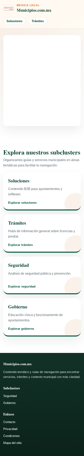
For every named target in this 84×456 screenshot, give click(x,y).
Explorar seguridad (21, 286)
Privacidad (10, 429)
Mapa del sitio (12, 443)
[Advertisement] (42, 80)
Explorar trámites (20, 245)
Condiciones (11, 436)
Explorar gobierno (21, 328)
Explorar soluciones (22, 202)
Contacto (9, 422)
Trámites (38, 21)
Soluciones (14, 21)
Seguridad (10, 396)
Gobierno (9, 403)
